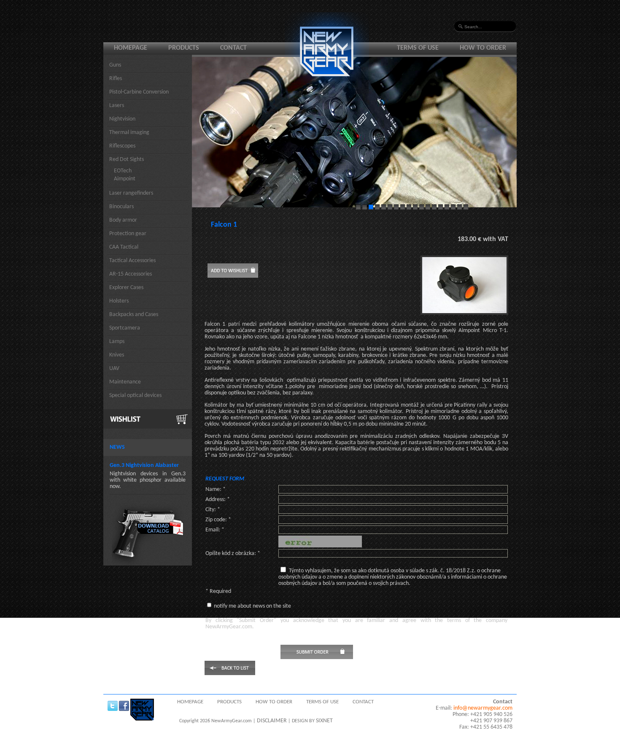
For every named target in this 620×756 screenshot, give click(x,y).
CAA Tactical (123, 247)
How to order (483, 48)
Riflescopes (122, 146)
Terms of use (418, 48)
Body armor (123, 220)
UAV (114, 368)
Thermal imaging (129, 132)
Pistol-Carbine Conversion (139, 92)
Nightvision (122, 119)
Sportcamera (124, 328)
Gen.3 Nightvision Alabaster (144, 465)
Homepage (130, 48)
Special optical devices (135, 395)
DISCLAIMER (272, 721)
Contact (233, 48)
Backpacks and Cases (133, 314)
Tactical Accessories (132, 260)
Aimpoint (124, 179)
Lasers (116, 105)
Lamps (116, 341)
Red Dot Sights (126, 159)
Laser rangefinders (131, 193)
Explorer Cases (126, 287)
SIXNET (324, 721)
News (117, 447)
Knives (116, 355)
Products (183, 48)
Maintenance (125, 382)
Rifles (115, 78)
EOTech (123, 171)
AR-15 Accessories (130, 274)
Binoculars (121, 207)
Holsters (119, 301)
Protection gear (127, 234)
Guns (115, 65)
